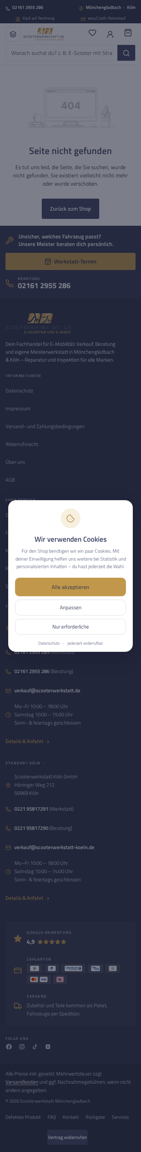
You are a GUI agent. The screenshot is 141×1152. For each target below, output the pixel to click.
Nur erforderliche (70, 627)
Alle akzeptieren (70, 587)
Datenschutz (49, 643)
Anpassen (70, 607)
